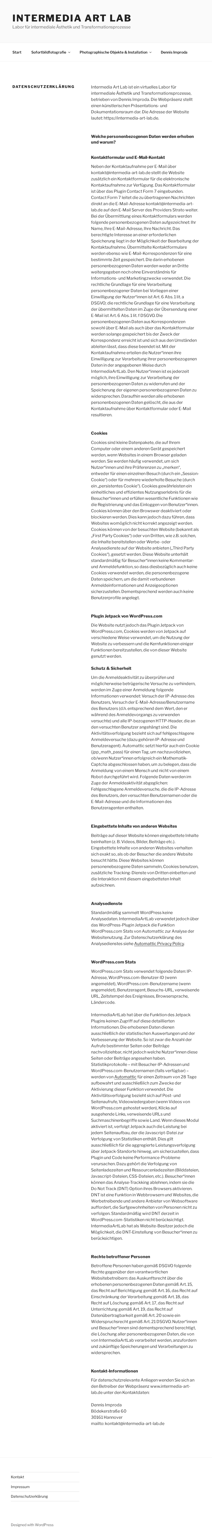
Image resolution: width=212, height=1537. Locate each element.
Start (16, 52)
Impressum (20, 1486)
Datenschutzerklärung (29, 1496)
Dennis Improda (174, 52)
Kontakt (17, 1477)
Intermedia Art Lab (72, 18)
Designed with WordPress (32, 1525)
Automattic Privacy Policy (159, 943)
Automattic (125, 1076)
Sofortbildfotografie (48, 52)
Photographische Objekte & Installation (113, 52)
